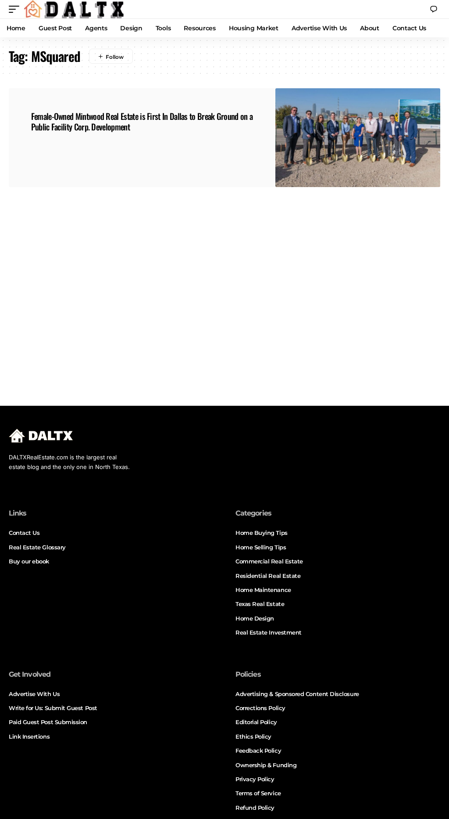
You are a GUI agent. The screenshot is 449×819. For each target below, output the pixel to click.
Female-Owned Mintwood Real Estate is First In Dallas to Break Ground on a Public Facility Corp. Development (142, 121)
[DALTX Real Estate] (74, 9)
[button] (16, 9)
